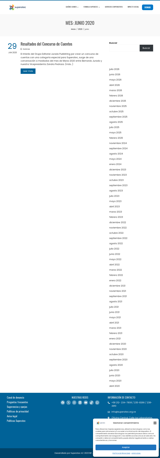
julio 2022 (114, 248)
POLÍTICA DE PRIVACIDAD (121, 453)
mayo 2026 (115, 79)
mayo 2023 (115, 201)
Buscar (113, 42)
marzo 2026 (115, 90)
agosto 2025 (116, 122)
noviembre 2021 (117, 291)
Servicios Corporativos (114, 6)
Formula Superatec (91, 6)
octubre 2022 (116, 232)
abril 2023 (114, 206)
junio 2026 (114, 74)
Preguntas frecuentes (17, 402)
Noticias (26, 49)
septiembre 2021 (118, 296)
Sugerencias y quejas (17, 407)
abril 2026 (114, 85)
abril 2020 (114, 386)
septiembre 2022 (118, 238)
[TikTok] (91, 402)
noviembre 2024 (118, 143)
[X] (68, 402)
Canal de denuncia (15, 397)
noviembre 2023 (118, 174)
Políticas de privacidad (17, 411)
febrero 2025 (116, 137)
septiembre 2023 (118, 185)
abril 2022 (114, 264)
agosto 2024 (116, 153)
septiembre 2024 (118, 148)
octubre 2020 (116, 354)
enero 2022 (115, 280)
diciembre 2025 (117, 100)
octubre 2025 (116, 111)
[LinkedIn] (80, 402)
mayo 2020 (115, 380)
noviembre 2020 (118, 349)
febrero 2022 (116, 275)
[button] (155, 423)
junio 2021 (114, 312)
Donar (147, 7)
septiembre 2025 (118, 116)
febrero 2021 (115, 333)
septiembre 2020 (118, 359)
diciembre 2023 (117, 169)
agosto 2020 (116, 365)
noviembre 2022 (118, 227)
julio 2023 (114, 196)
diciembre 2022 (117, 222)
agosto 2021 (115, 301)
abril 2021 (114, 322)
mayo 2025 (115, 132)
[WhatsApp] (97, 402)
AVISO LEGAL (136, 453)
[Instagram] (74, 402)
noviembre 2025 (118, 106)
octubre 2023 (116, 180)
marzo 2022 (115, 269)
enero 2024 (115, 164)
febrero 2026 (116, 95)
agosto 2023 (116, 190)
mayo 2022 (115, 259)
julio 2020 (114, 370)
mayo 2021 (115, 317)
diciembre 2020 (117, 343)
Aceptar (126, 447)
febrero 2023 (116, 217)
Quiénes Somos (71, 6)
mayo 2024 (115, 158)
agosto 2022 (116, 243)
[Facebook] (62, 402)
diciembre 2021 (117, 285)
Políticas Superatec (16, 421)
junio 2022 (114, 254)
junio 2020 (114, 375)
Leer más (28, 71)
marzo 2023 (115, 211)
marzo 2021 (115, 327)
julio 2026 (114, 69)
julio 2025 (114, 127)
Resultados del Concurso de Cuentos (46, 44)
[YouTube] (86, 402)
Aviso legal (12, 416)
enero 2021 (115, 338)
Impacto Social (133, 6)
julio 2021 (114, 306)
